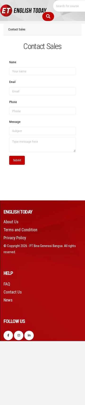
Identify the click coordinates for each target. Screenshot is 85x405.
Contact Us (13, 292)
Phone (13, 102)
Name (12, 62)
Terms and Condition (20, 229)
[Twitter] (18, 335)
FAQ (7, 284)
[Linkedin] (29, 335)
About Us (11, 221)
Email (12, 82)
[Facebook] (8, 335)
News (8, 300)
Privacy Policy (15, 238)
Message (14, 122)
